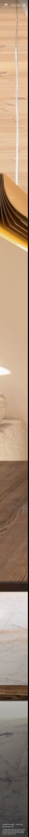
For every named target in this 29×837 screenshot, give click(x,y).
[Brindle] (6, 5)
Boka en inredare (16, 5)
